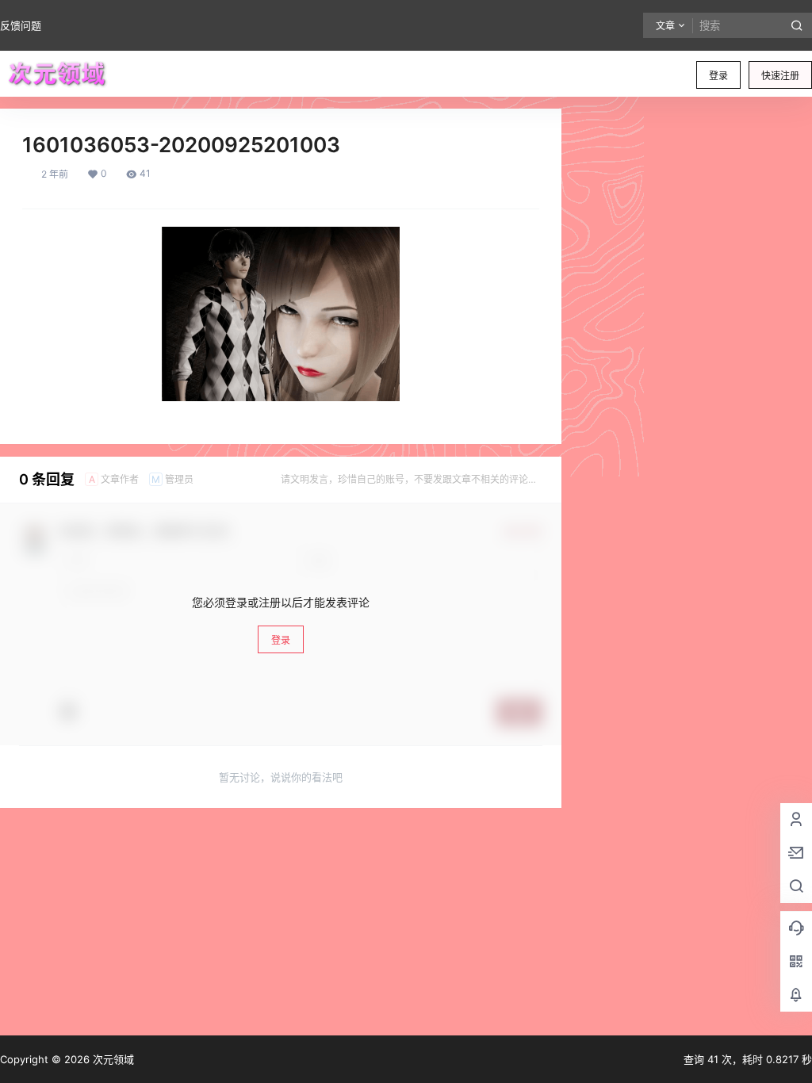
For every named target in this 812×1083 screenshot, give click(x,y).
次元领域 (112, 1059)
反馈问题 (20, 25)
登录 (718, 76)
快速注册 (780, 76)
